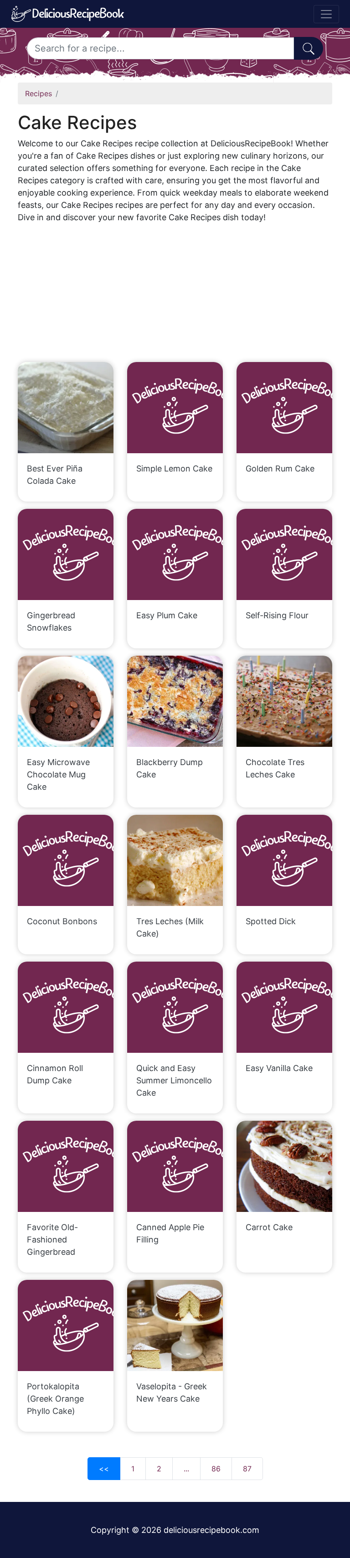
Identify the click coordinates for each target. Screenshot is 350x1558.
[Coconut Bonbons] (65, 860)
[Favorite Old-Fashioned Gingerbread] (65, 1166)
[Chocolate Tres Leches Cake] (284, 701)
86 (216, 1468)
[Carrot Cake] (284, 1166)
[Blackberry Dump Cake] (175, 701)
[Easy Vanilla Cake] (284, 1007)
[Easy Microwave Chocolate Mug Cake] (65, 701)
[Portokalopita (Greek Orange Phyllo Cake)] (65, 1325)
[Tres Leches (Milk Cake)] (175, 860)
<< (104, 1468)
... (186, 1468)
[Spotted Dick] (284, 860)
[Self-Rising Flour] (284, 554)
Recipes (38, 93)
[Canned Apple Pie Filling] (175, 1166)
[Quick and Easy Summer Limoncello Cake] (175, 1007)
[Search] (308, 48)
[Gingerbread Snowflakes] (65, 554)
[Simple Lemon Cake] (175, 407)
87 (247, 1468)
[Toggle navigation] (326, 14)
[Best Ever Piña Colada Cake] (65, 407)
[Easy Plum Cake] (175, 554)
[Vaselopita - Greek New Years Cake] (175, 1325)
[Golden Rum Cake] (284, 407)
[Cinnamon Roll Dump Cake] (65, 1007)
